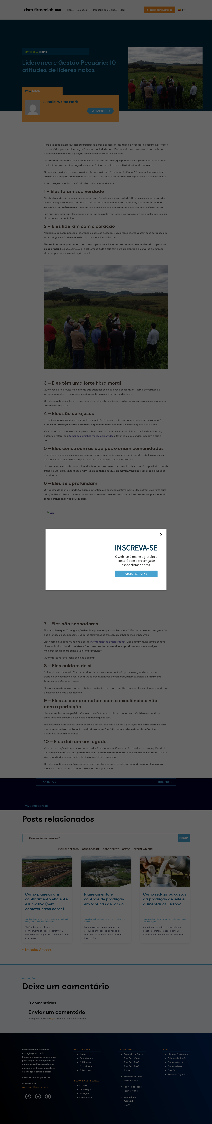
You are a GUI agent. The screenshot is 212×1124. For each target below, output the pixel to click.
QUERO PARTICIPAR (136, 573)
